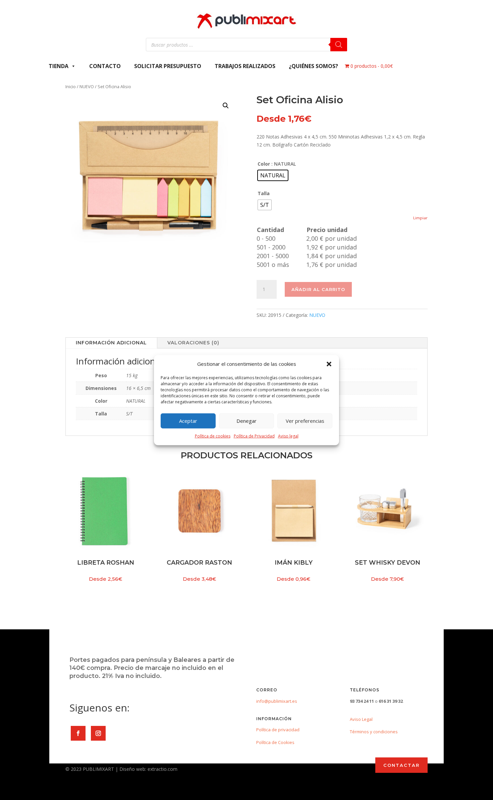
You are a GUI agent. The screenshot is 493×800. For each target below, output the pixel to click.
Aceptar (188, 420)
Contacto (105, 66)
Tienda (58, 66)
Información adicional (111, 343)
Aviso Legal (361, 719)
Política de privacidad (277, 730)
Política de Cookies (275, 742)
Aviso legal (288, 436)
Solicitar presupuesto (167, 66)
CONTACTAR (401, 765)
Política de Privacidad (254, 436)
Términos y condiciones (374, 732)
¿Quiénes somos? (313, 66)
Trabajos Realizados (245, 66)
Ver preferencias (305, 420)
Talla (264, 193)
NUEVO (86, 86)
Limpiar (420, 217)
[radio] (273, 175)
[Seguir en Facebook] (78, 733)
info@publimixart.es (276, 701)
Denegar (246, 420)
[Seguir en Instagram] (98, 733)
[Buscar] (338, 44)
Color (264, 164)
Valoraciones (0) (193, 343)
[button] (329, 364)
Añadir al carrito (318, 289)
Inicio (70, 86)
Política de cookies (212, 436)
